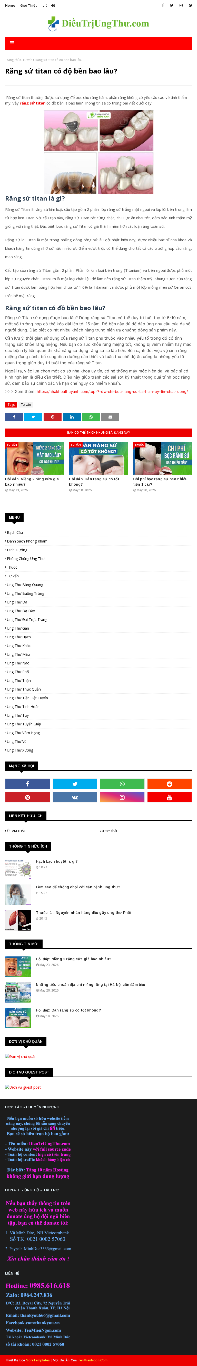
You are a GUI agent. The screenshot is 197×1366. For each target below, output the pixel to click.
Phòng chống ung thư (26, 558)
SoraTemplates (38, 1360)
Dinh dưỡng (17, 549)
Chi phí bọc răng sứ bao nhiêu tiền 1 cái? (160, 481)
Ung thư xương (20, 750)
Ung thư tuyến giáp (24, 724)
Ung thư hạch (19, 636)
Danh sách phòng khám (27, 541)
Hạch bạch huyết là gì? (56, 861)
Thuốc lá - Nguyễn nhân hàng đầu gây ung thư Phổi (83, 913)
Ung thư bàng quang (25, 584)
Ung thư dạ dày (21, 610)
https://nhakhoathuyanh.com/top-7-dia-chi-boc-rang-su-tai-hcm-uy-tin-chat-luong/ (112, 391)
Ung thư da (17, 602)
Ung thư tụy (18, 715)
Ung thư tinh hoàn (23, 706)
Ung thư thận (19, 680)
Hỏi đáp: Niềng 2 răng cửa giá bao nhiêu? (32, 481)
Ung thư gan (18, 628)
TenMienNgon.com (93, 1360)
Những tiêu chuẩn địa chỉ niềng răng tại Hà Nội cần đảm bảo (90, 985)
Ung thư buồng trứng (25, 593)
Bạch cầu (15, 532)
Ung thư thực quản (24, 689)
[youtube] (169, 797)
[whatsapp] (122, 783)
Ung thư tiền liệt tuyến (27, 697)
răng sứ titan (32, 103)
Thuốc (12, 567)
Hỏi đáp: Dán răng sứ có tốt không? (94, 481)
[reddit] (169, 783)
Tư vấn (27, 60)
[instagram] (181, 5)
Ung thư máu (18, 654)
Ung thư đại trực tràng (27, 619)
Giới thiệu (28, 5)
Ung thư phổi (18, 671)
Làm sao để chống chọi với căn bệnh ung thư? (78, 887)
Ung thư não (18, 663)
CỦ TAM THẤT (15, 830)
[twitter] (171, 5)
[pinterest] (189, 5)
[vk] (75, 797)
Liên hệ (49, 5)
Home (10, 5)
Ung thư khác (19, 645)
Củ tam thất (108, 830)
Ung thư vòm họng (23, 732)
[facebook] (163, 5)
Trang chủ (12, 60)
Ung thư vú (16, 741)
